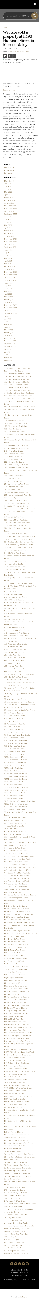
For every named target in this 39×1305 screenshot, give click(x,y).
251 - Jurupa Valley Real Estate (15, 459)
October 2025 (9, 211)
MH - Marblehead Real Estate (15, 1030)
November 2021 (10, 341)
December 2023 (10, 272)
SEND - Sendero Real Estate (15, 1159)
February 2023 (9, 299)
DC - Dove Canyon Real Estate (15, 906)
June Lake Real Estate (12, 972)
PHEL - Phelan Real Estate (14, 1093)
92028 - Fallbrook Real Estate (15, 762)
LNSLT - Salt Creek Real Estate (15, 1000)
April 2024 (8, 261)
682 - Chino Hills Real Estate (14, 658)
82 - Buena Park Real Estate (14, 716)
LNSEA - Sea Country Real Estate (16, 997)
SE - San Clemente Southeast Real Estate (19, 1157)
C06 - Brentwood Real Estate (15, 845)
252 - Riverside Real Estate (14, 462)
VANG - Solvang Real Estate (14, 1231)
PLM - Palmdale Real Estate (14, 1099)
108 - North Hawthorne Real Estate (17, 376)
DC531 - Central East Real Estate (16, 909)
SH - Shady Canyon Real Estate (15, 1162)
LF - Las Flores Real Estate (14, 983)
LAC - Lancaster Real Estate (14, 975)
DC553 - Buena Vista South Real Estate (18, 914)
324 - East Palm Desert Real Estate (17, 522)
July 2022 (7, 319)
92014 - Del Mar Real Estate (14, 751)
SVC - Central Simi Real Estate (15, 1195)
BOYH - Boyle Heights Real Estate (17, 834)
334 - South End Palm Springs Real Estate (19, 542)
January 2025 (9, 236)
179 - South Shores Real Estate (15, 420)
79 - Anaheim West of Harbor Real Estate (19, 704)
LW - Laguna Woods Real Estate (16, 1013)
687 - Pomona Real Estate (13, 666)
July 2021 (7, 352)
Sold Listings (8, 173)
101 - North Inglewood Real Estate (17, 374)
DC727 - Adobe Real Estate (14, 936)
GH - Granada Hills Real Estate (15, 958)
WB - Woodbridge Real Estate (15, 1239)
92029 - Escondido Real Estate (15, 765)
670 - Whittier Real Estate (13, 647)
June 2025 (8, 222)
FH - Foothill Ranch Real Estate (15, 953)
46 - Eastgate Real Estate (13, 564)
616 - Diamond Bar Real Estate (15, 597)
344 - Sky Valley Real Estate (14, 553)
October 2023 (9, 277)
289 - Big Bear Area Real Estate (15, 500)
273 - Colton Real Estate (13, 481)
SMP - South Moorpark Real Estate (17, 1173)
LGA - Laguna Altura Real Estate (16, 986)
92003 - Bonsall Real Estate (14, 749)
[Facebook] (11, 1263)
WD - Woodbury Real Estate (14, 1242)
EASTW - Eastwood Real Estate (16, 944)
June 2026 (8, 189)
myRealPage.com (23, 1297)
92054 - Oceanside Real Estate (15, 773)
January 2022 (9, 335)
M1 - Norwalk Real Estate (13, 1016)
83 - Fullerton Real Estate (13, 718)
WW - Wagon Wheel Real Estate (16, 1253)
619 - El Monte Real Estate (14, 600)
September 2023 (10, 280)
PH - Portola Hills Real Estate (15, 1091)
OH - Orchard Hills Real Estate (15, 1080)
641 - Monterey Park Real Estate (16, 630)
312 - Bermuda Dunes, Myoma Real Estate (20, 509)
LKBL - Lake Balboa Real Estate (16, 988)
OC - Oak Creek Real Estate (14, 1077)
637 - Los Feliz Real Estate (14, 627)
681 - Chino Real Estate (12, 655)
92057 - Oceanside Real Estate (15, 779)
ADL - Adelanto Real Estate (14, 820)
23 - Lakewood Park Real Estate (16, 445)
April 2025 (8, 228)
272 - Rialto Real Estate (12, 478)
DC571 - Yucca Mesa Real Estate (16, 917)
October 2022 (9, 310)
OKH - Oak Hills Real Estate (14, 1082)
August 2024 (8, 250)
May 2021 (8, 357)
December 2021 (10, 338)
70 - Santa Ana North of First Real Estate (19, 682)
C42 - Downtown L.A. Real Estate (16, 875)
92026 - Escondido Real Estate (15, 757)
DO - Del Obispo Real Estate (15, 942)
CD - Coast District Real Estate (15, 886)
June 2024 (8, 255)
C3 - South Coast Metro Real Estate (17, 859)
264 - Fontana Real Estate (13, 476)
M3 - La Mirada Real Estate (14, 1019)
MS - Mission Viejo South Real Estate (17, 1035)
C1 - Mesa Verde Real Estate (15, 848)
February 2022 (9, 333)
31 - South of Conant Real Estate (16, 506)
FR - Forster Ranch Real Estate (15, 955)
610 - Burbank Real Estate (14, 591)
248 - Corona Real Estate (13, 451)
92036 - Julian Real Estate (13, 768)
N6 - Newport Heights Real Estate (17, 1041)
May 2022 (8, 324)
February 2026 (9, 200)
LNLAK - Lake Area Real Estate (16, 994)
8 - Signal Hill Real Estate (13, 707)
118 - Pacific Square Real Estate (16, 385)
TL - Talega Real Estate (12, 1217)
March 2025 (8, 230)
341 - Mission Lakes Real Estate (16, 550)
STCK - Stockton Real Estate (14, 1187)
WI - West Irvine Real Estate (14, 1248)
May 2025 (8, 225)
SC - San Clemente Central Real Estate (18, 1154)
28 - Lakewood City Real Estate (16, 489)
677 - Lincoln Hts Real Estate (15, 652)
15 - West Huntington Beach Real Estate (19, 398)
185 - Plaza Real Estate (12, 429)
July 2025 (7, 219)
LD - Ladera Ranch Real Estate (15, 980)
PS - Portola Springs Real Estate (16, 1104)
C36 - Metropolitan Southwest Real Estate (20, 867)
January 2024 (9, 269)
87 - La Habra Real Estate (13, 729)
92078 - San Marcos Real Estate (16, 790)
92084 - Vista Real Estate (13, 798)
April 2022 (8, 327)
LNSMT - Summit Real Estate (15, 1002)
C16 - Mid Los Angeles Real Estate (16, 853)
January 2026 (9, 203)
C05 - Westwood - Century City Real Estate (20, 842)
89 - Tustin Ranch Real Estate (14, 732)
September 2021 (10, 346)
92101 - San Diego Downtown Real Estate (19, 801)
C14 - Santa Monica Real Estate (16, 851)
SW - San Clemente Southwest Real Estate (20, 1204)
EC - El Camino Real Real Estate (16, 947)
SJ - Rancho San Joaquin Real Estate (17, 1168)
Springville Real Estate (12, 1179)
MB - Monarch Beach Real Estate (16, 1024)
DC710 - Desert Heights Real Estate (17, 931)
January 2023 (9, 302)
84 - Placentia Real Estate (13, 721)
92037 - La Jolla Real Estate (14, 771)
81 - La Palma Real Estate (13, 713)
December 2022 (10, 305)
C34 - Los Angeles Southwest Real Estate (19, 864)
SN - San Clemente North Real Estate (18, 1176)
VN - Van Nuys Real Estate (14, 1237)
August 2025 (8, 217)
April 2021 (8, 360)
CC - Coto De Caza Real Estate (15, 884)
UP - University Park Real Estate (16, 1223)
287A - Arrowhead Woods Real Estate (18, 495)
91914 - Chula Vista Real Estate (15, 743)
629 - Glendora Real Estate (14, 619)
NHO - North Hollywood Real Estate (18, 1055)
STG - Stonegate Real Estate (14, 1190)
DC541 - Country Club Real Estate (17, 911)
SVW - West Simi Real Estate (15, 1201)
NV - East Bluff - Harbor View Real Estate (19, 1071)
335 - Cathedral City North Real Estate (18, 545)
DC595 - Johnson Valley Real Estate (17, 920)
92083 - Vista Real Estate (13, 796)
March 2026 (8, 197)
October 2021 (9, 344)
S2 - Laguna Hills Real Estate (14, 1146)
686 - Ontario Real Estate (13, 663)
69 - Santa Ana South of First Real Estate (19, 674)
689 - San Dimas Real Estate (14, 671)
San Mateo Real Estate (12, 1148)
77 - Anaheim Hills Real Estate (15, 699)
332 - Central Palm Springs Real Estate (18, 539)
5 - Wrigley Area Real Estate (14, 569)
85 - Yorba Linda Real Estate (14, 724)
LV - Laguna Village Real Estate (15, 1011)
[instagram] (19, 1263)
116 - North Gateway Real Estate (16, 382)
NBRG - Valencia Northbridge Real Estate (19, 1052)
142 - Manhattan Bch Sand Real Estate (18, 396)
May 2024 (8, 258)
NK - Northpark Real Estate (14, 1057)
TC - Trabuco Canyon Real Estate (16, 1215)
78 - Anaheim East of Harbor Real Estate (19, 702)
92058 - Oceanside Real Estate (15, 782)
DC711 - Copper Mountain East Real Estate (20, 933)
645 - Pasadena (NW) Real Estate (16, 633)
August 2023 (8, 283)
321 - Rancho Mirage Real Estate (16, 520)
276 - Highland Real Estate (14, 487)
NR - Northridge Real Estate (14, 1066)
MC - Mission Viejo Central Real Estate (18, 1027)
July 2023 (7, 286)
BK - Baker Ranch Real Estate (15, 831)
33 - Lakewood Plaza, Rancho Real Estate (19, 533)
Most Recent (9, 181)
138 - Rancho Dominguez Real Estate (17, 390)
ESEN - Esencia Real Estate (14, 950)
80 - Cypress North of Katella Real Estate (19, 710)
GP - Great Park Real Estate (14, 961)
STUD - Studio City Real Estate (15, 1193)
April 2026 (8, 195)
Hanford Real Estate (11, 964)
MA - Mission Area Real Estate (15, 1022)
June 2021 (8, 355)
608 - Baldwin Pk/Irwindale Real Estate (18, 583)
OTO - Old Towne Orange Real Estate (18, 1088)
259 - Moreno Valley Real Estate (19, 51)
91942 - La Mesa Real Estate (15, 746)
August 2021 (8, 349)
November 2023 (10, 275)
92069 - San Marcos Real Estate (16, 787)
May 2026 (8, 192)
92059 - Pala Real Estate (13, 785)
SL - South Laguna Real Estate (15, 1171)
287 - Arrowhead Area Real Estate (16, 492)
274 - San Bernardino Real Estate (16, 484)
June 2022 (8, 321)
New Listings (9, 170)
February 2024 (9, 266)
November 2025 (10, 208)
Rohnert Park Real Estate (13, 1132)
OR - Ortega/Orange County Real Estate (19, 1085)
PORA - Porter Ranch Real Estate (16, 1102)
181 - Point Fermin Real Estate (15, 423)
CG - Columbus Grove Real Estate (16, 889)
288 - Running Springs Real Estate (16, 498)
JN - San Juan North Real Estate (16, 966)
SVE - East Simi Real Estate (14, 1198)
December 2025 (10, 206)
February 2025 (9, 233)
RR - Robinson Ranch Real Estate (16, 1140)
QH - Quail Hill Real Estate (14, 1107)
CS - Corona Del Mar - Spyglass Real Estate (20, 895)
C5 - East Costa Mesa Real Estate (16, 878)
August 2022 (8, 316)
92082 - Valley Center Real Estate (16, 793)
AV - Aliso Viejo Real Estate (14, 826)
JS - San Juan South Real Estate (15, 969)
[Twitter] (15, 1263)
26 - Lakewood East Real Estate (16, 467)
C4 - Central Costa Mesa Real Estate (17, 873)
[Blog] (27, 1263)
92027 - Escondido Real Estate (15, 760)
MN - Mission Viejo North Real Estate (18, 1033)
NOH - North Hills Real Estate (15, 1060)
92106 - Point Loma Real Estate (16, 804)
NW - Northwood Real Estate (15, 1074)
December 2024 (10, 239)
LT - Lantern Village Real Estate (15, 1008)
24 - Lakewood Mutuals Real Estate (17, 448)
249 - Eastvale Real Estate (14, 454)
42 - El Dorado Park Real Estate (16, 561)
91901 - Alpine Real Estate (14, 738)
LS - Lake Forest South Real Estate (17, 1005)
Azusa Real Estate (10, 829)
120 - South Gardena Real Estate (16, 387)
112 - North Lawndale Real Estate (16, 379)
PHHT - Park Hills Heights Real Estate (18, 1096)
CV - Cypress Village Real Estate (16, 898)
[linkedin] (23, 1263)
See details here (9, 90)
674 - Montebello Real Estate (15, 649)
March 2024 (8, 264)
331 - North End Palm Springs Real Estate (19, 536)
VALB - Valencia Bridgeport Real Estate (18, 1228)
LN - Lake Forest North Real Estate (17, 991)
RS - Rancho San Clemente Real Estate (18, 1143)
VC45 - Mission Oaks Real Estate (16, 1234)
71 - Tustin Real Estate (12, 685)
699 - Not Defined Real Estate (15, 677)
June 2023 (8, 288)
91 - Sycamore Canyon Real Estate (17, 735)
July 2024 (7, 252)
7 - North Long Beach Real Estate (16, 680)
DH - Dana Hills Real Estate (14, 939)
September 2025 (10, 214)
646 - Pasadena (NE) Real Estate (16, 636)
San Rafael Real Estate (12, 1151)
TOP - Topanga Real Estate (14, 1220)
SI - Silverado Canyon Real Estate (16, 1165)
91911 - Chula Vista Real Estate (15, 740)
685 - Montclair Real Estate (14, 660)
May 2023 (8, 291)
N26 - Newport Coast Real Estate (16, 1038)
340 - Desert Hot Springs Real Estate (18, 547)
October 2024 (9, 244)
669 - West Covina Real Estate (15, 644)
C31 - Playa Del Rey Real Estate (16, 862)
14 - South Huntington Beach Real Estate (19, 393)
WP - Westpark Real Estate (14, 1251)
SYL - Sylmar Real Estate (13, 1206)
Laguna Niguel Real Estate (13, 977)
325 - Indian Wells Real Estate (15, 525)
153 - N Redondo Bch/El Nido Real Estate (19, 407)
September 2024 (10, 247)
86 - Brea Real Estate (12, 727)
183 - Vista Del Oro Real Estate (15, 426)
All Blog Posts (9, 167)
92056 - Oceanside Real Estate (15, 776)
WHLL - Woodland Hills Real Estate (17, 1245)
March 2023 (8, 297)
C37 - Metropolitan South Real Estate (18, 870)
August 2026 (8, 184)
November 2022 (10, 308)
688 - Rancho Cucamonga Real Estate (18, 669)
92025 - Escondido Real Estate (15, 754)
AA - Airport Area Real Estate (15, 818)
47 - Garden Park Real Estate (15, 567)
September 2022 (10, 313)
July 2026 (7, 186)
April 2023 (8, 294)
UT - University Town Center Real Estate (19, 1226)
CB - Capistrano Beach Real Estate (17, 881)
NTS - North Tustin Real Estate (15, 1069)
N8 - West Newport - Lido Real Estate (18, 1049)
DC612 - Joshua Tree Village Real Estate (19, 922)
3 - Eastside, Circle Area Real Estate (17, 503)
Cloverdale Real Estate (12, 892)
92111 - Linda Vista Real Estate (15, 806)
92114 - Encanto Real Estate (14, 809)
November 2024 (10, 241)
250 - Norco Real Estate (13, 456)
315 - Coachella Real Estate (14, 517)
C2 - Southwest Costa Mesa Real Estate (19, 856)
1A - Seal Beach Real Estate (14, 432)
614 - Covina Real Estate (13, 594)
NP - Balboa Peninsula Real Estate (16, 1063)
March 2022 (8, 330)
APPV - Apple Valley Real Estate (16, 823)
